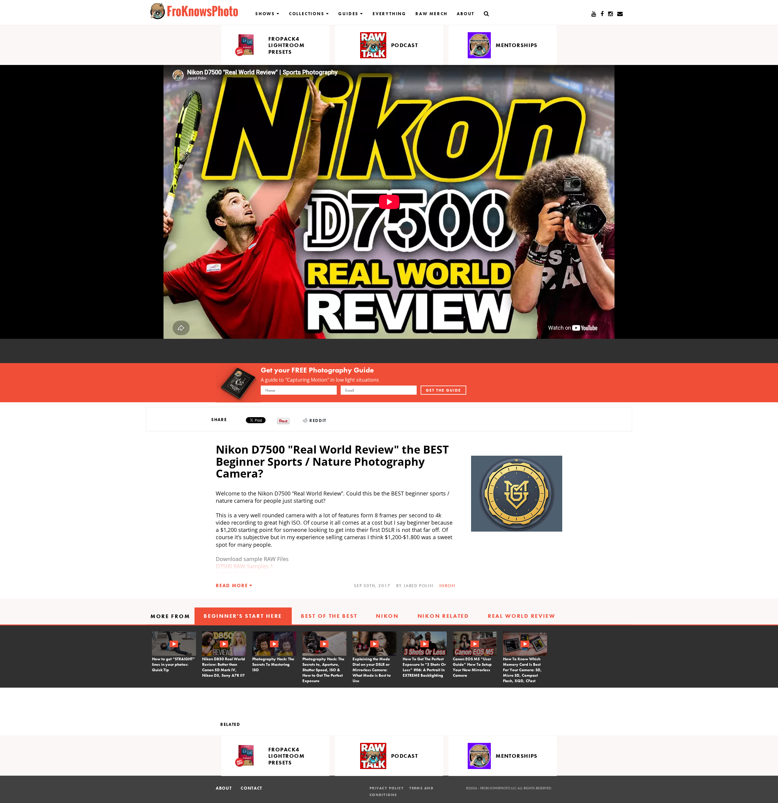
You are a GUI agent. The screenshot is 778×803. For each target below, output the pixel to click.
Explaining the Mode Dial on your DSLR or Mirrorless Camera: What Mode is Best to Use (372, 669)
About (465, 13)
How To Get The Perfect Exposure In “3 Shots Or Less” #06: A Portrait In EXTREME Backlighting (424, 667)
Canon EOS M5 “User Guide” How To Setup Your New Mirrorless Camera (472, 667)
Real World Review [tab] (522, 615)
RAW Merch (431, 13)
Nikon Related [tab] (443, 615)
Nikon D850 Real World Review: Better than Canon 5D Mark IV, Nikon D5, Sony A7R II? (223, 667)
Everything (389, 13)
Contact (251, 788)
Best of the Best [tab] (329, 615)
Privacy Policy (387, 788)
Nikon (447, 585)
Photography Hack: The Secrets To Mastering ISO (273, 664)
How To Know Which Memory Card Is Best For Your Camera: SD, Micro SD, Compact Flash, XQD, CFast (522, 669)
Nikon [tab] (387, 615)
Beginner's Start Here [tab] (243, 615)
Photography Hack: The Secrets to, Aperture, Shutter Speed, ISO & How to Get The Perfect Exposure (323, 669)
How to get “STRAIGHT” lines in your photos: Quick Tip (173, 664)
